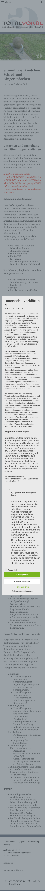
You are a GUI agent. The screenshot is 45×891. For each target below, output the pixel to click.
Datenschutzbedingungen (22, 591)
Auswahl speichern (22, 582)
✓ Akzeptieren (22, 575)
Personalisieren (22, 587)
